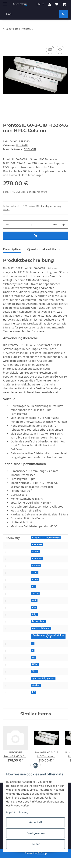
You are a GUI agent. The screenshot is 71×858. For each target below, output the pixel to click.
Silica (34, 671)
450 (34, 607)
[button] (49, 4)
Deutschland (38, 621)
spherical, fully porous (43, 678)
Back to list (12, 28)
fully (34, 614)
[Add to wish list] (60, 50)
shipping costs (38, 192)
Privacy (23, 812)
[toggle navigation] (5, 2)
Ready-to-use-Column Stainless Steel (48, 636)
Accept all (35, 822)
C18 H (35, 579)
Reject (36, 844)
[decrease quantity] (7, 224)
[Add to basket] (6, 41)
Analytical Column (41, 628)
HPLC (34, 664)
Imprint (10, 812)
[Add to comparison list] (50, 50)
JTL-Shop (42, 853)
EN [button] (39, 4)
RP (33, 692)
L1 (33, 586)
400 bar (36, 685)
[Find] (63, 14)
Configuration (36, 833)
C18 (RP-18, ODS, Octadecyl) (45, 537)
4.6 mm (36, 565)
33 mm (35, 551)
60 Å (34, 600)
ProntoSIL (22, 145)
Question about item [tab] (43, 249)
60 (33, 657)
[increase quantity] (63, 224)
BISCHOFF (37, 544)
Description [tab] (12, 249)
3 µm (34, 572)
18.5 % (35, 593)
